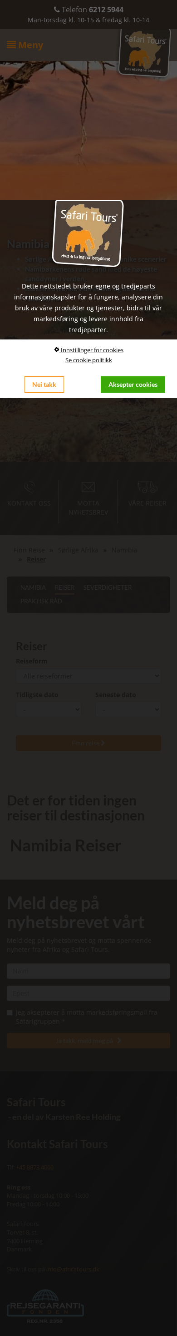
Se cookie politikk (88, 360)
